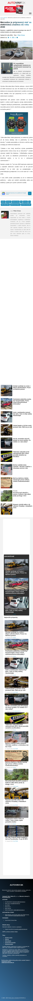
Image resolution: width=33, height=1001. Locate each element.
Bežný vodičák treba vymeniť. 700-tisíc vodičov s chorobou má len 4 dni (22, 466)
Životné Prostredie (26, 204)
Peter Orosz (21, 35)
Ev (29, 201)
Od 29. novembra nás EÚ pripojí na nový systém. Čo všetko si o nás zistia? (22, 440)
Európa (25, 201)
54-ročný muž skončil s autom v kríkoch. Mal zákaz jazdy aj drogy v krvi (22, 494)
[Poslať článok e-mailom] (17, 37)
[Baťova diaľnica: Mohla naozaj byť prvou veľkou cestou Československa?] (6, 487)
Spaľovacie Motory (15, 204)
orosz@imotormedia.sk (15, 903)
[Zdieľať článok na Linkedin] (13, 37)
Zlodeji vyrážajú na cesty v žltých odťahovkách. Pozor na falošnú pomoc (22, 387)
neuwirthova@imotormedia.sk (21, 929)
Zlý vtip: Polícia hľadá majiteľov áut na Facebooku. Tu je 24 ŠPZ (16, 838)
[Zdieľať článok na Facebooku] (8, 37)
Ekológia (9, 201)
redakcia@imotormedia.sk (19, 910)
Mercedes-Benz (5, 204)
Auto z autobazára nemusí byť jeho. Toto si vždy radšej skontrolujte (22, 414)
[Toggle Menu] (30, 13)
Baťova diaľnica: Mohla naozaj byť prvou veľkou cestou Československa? (21, 479)
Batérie (3, 201)
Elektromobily (15, 201)
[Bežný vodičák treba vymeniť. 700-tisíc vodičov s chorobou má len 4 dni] (6, 474)
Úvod (1, 17)
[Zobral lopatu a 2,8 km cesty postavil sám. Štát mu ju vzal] (6, 435)
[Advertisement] (16, 313)
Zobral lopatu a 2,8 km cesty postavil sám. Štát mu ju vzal (22, 426)
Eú (21, 201)
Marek (14, 576)
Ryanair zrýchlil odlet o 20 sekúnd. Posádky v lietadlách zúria (22, 506)
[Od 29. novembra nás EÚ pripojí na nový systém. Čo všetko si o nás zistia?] (6, 448)
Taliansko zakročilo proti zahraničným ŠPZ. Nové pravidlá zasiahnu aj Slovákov (21, 454)
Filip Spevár (15, 786)
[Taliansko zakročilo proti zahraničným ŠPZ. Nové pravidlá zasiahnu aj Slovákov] (6, 461)
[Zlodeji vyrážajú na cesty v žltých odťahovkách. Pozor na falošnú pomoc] (6, 395)
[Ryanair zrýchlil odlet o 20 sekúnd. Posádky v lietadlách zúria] (6, 514)
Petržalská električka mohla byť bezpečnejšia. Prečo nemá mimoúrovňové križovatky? (22, 401)
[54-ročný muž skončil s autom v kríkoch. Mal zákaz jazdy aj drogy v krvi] (6, 500)
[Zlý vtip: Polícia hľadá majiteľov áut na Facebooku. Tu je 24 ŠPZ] (16, 836)
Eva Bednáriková (16, 711)
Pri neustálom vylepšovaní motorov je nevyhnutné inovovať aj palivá (22, 66)
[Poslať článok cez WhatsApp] (15, 37)
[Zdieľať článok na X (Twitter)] (10, 37)
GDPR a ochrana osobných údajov (10, 931)
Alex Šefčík (15, 692)
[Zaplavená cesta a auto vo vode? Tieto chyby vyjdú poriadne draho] (16, 817)
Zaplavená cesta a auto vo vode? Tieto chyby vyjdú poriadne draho (14, 820)
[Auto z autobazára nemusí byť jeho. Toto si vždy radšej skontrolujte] (6, 421)
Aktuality (5, 17)
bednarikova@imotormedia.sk (19, 901)
